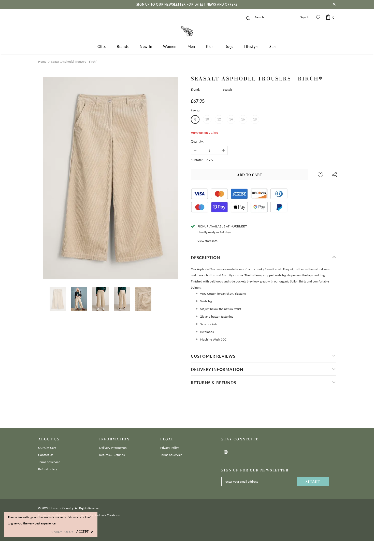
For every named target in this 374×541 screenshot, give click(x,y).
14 (231, 119)
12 (219, 119)
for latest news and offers (187, 4)
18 (255, 119)
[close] (334, 4)
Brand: (195, 89)
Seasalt (227, 89)
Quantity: (197, 141)
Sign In (304, 17)
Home (42, 61)
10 (207, 119)
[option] (110, 178)
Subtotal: (197, 160)
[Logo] (187, 31)
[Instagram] (226, 451)
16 (243, 119)
